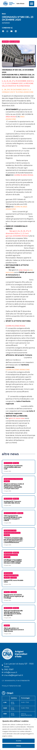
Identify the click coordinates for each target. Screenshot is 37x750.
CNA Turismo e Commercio (10, 555)
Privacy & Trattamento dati (11, 686)
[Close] (35, 719)
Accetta (18, 741)
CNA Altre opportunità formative (12, 532)
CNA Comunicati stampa (10, 513)
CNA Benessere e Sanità (10, 530)
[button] (31, 3)
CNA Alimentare (8, 463)
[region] (18, 734)
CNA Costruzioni (8, 573)
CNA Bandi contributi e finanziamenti (13, 479)
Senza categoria (14, 41)
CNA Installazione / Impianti (11, 575)
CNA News (5, 41)
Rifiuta (18, 746)
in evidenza (7, 557)
